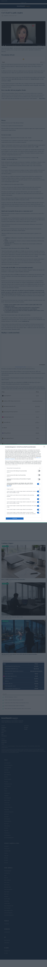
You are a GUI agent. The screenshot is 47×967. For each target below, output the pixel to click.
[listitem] (23, 468)
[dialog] (23, 483)
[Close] (44, 447)
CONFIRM (14, 518)
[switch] (38, 471)
